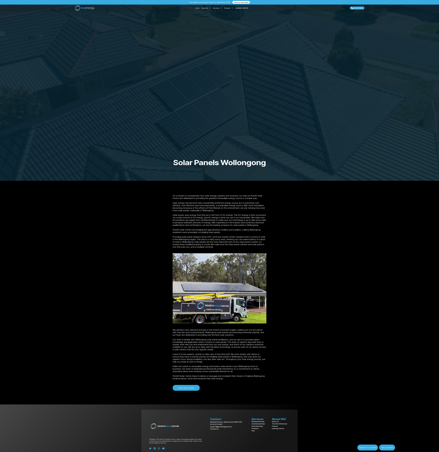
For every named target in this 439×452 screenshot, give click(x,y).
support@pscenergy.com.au (221, 427)
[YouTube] (163, 448)
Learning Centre (278, 428)
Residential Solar (258, 421)
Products (227, 8)
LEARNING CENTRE (241, 8)
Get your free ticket (241, 2)
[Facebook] (155, 448)
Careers (275, 426)
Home (197, 8)
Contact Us (214, 429)
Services (216, 8)
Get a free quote (186, 388)
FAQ (253, 431)
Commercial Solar (258, 424)
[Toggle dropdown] (210, 8)
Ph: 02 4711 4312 (216, 424)
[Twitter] (150, 448)
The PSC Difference (279, 424)
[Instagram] (159, 448)
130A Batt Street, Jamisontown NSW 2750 (226, 422)
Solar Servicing (257, 426)
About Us (205, 8)
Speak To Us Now (367, 447)
